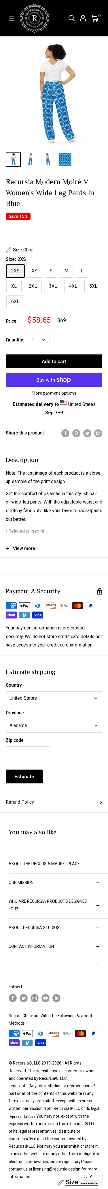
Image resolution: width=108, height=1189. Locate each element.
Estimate (24, 776)
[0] (94, 18)
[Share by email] (98, 433)
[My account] (83, 18)
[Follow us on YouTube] (45, 998)
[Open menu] (11, 18)
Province (15, 713)
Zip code (15, 740)
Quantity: (15, 340)
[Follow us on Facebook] (13, 998)
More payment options (54, 393)
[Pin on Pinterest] (76, 433)
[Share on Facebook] (65, 433)
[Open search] (72, 18)
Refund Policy (20, 802)
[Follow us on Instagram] (35, 998)
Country (14, 685)
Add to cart (54, 361)
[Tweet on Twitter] (87, 433)
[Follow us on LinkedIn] (56, 998)
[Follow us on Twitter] (24, 998)
